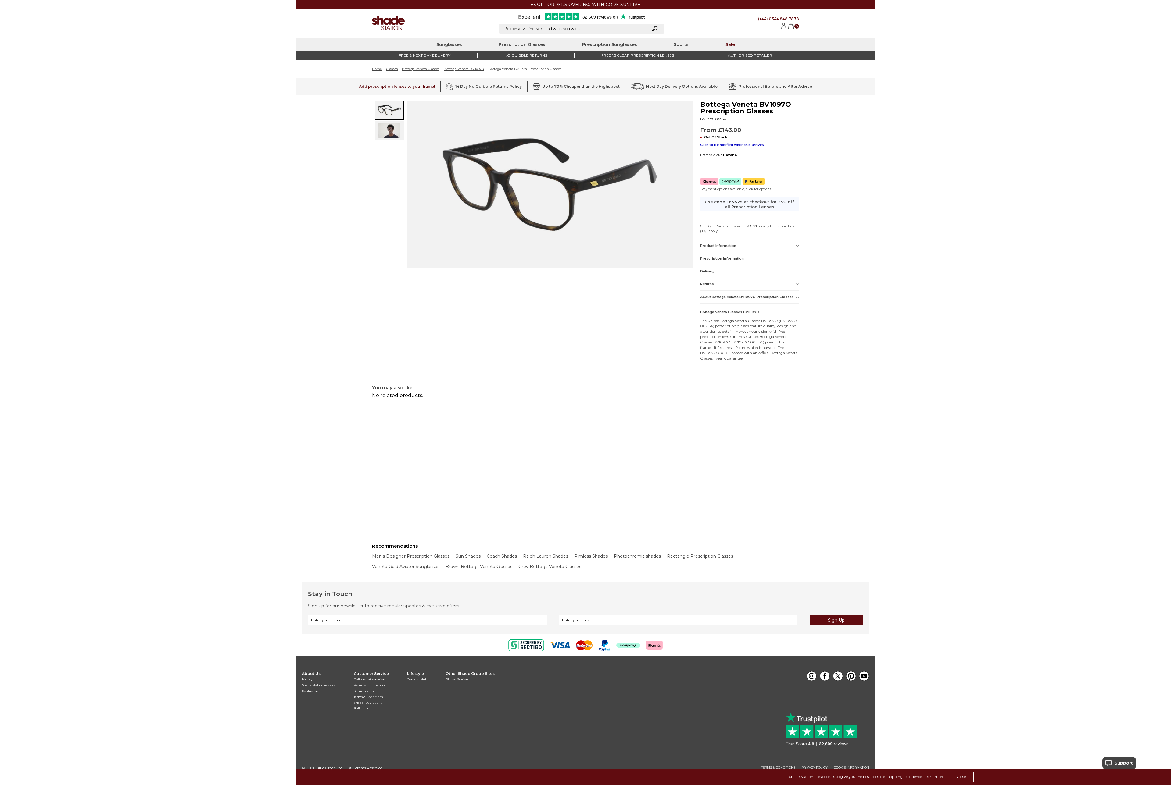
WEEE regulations (368, 703)
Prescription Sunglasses (609, 44)
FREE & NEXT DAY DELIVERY (424, 55)
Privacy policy (814, 767)
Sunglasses (449, 44)
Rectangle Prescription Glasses (700, 556)
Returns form (364, 691)
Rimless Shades (591, 556)
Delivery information (369, 679)
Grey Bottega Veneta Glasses (549, 566)
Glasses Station (457, 679)
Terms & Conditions (368, 697)
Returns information (369, 685)
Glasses (392, 69)
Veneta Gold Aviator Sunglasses (405, 566)
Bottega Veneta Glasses (420, 69)
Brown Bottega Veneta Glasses (479, 566)
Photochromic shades (637, 556)
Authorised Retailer (750, 55)
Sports (681, 44)
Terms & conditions (778, 767)
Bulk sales (361, 708)
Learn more (934, 776)
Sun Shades (468, 556)
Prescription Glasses (522, 44)
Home (377, 69)
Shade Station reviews (318, 685)
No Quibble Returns (525, 55)
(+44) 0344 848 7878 (778, 18)
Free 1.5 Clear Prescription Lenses (637, 55)
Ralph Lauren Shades (545, 556)
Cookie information (851, 767)
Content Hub (417, 679)
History (307, 679)
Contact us (310, 691)
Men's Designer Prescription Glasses (410, 556)
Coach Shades (502, 556)
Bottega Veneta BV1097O (464, 69)
